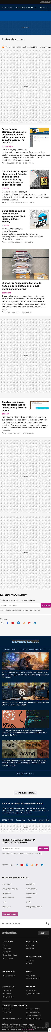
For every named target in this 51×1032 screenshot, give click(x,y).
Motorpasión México (33, 1019)
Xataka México (8, 1009)
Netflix (28, 902)
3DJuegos (30, 945)
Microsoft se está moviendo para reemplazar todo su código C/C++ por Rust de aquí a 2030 (25, 703)
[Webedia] (45, 1)
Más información (28, 1030)
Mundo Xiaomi (8, 958)
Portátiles (33, 47)
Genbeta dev (25, 641)
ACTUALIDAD (7, 7)
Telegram (18, 622)
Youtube (13, 622)
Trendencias (7, 990)
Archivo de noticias (27, 793)
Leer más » (26, 160)
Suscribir (46, 605)
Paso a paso (20, 820)
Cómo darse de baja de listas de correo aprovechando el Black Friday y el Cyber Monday (13, 216)
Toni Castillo (13, 312)
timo (4, 902)
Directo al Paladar (9, 975)
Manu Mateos (14, 433)
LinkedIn (35, 622)
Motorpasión (31, 975)
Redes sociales (44, 820)
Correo (5, 189)
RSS (24, 622)
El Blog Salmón (31, 990)
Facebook (7, 622)
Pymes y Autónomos (33, 994)
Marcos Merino (14, 163)
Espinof (29, 963)
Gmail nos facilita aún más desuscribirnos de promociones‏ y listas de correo (14, 406)
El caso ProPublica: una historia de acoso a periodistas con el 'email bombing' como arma (21, 286)
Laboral (29, 898)
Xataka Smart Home (10, 955)
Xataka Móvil (7, 948)
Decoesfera (7, 994)
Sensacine (30, 960)
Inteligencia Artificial (34, 907)
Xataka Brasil (7, 1012)
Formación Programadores (32, 649)
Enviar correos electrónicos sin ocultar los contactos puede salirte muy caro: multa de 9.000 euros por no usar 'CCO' (14, 136)
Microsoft (22, 47)
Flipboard (29, 622)
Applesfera (7, 952)
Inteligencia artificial (10, 889)
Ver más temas (9, 914)
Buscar (48, 923)
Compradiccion (8, 997)
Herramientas (31, 889)
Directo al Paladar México (12, 1019)
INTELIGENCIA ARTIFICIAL (26, 7)
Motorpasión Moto (33, 978)
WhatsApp (7, 907)
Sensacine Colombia (33, 1015)
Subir (42, 933)
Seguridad (6, 293)
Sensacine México (33, 1012)
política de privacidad (32, 610)
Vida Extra (30, 948)
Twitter (2, 622)
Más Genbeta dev (24, 774)
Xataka (5, 945)
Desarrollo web (9, 649)
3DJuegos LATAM (32, 1009)
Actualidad (7, 146)
